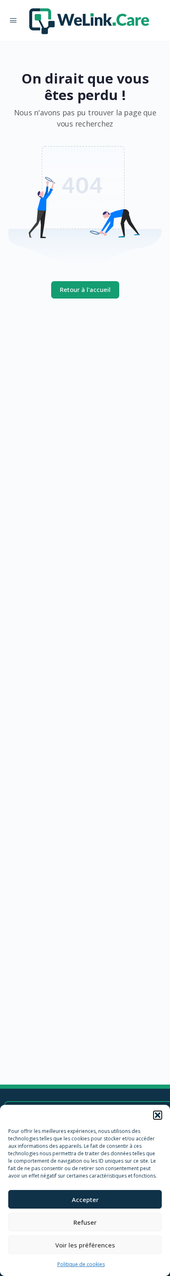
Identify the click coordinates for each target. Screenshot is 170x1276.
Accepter (85, 1199)
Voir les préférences (85, 1245)
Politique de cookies (81, 1264)
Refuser (85, 1222)
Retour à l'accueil (85, 289)
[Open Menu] (13, 19)
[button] (157, 1115)
